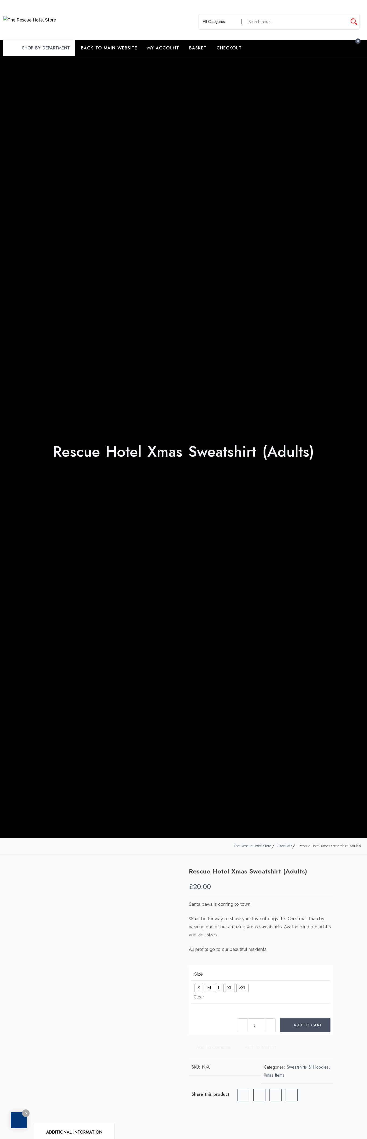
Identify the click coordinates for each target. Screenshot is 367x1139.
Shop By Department (46, 48)
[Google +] (292, 1095)
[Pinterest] (275, 1095)
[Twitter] (259, 1095)
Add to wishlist (259, 1047)
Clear (199, 997)
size (198, 974)
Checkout (229, 48)
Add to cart (308, 1025)
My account (163, 48)
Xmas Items (274, 1075)
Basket (198, 48)
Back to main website (109, 48)
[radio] (199, 988)
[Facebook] (243, 1095)
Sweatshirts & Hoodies (308, 1067)
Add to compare (213, 1047)
